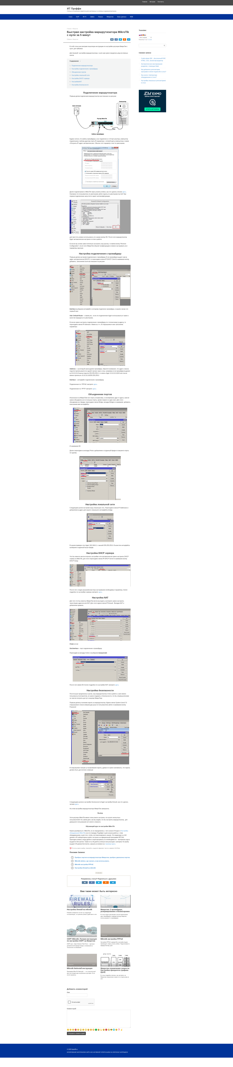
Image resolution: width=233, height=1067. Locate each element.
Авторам (152, 2)
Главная (144, 2)
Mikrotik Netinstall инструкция (79, 968)
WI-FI (84, 17)
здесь (124, 192)
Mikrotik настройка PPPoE (84, 864)
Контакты (161, 2)
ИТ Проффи (74, 8)
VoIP (77, 17)
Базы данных (121, 17)
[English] (141, 35)
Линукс (100, 17)
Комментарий (71, 1008)
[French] (145, 35)
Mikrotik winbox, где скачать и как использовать (92, 861)
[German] (143, 35)
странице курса (110, 844)
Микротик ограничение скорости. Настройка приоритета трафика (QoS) (115, 970)
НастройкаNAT (77, 81)
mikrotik (99, 873)
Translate (150, 39)
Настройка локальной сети (81, 75)
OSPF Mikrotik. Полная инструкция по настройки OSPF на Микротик (82, 940)
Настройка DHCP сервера (80, 78)
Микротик (110, 17)
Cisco (70, 17)
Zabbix (92, 17)
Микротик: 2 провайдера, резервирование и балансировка (115, 910)
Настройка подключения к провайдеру (85, 69)
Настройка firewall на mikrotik (85, 868)
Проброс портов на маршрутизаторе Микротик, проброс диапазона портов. (102, 857)
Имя (68, 992)
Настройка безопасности (80, 85)
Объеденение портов (79, 72)
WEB (131, 17)
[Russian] (139, 35)
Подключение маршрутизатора (82, 65)
